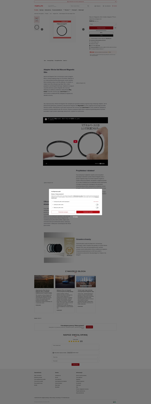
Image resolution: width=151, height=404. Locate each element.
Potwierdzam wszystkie (88, 211)
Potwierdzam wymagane (63, 211)
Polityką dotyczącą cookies (78, 195)
